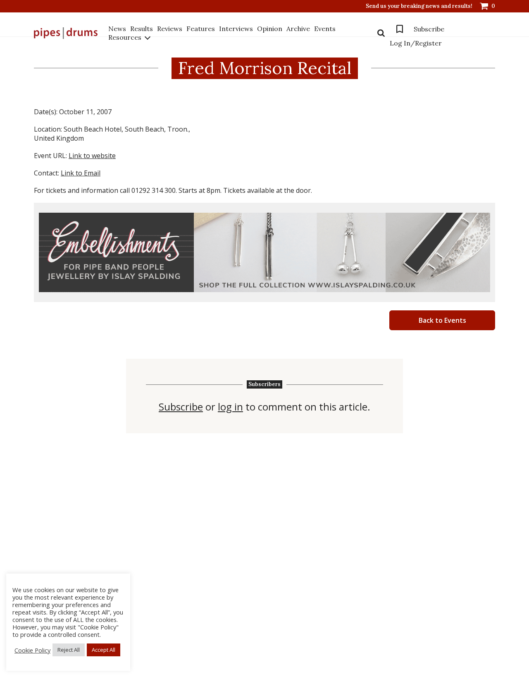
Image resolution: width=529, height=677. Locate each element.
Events (325, 28)
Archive (298, 28)
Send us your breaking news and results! (419, 6)
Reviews (169, 28)
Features (200, 28)
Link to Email (80, 173)
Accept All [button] (103, 649)
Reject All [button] (68, 649)
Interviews (236, 28)
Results (141, 28)
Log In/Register (416, 43)
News (117, 28)
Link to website (92, 155)
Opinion (269, 28)
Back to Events (442, 320)
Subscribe (429, 29)
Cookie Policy (32, 650)
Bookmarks (400, 29)
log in (230, 407)
